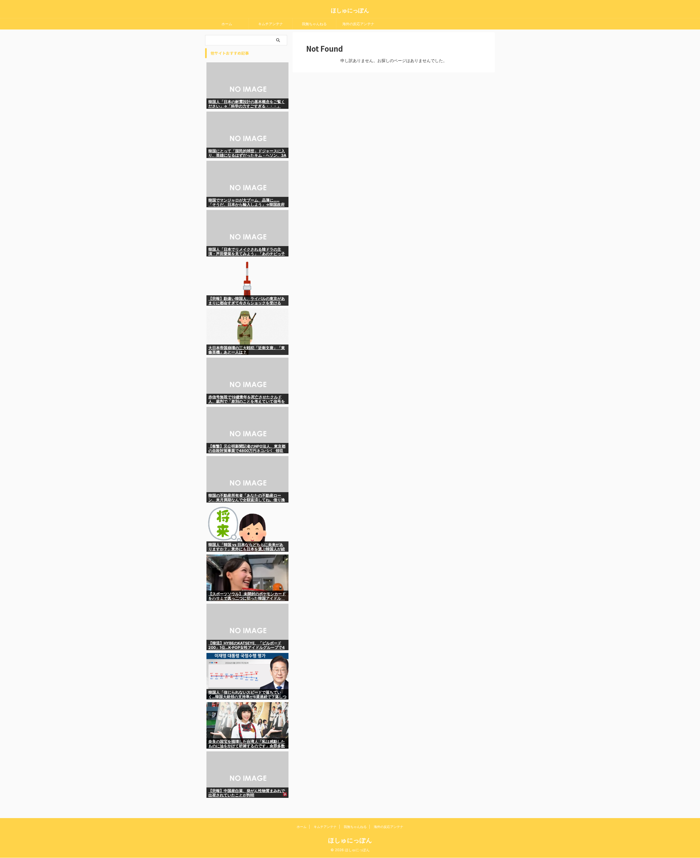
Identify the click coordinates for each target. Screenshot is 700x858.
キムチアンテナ (270, 24)
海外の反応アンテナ (358, 24)
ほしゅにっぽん (350, 10)
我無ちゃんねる (314, 24)
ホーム (226, 24)
